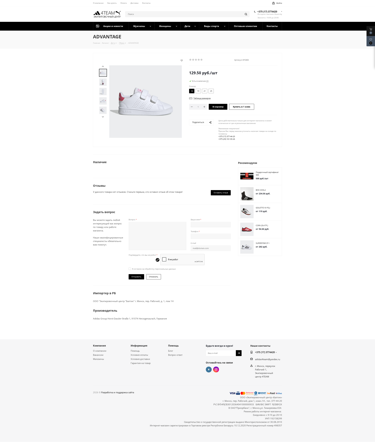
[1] (190, 60)
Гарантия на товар (141, 363)
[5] (201, 60)
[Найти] (245, 14)
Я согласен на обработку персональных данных (154, 269)
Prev (103, 66)
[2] (193, 60)
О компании (99, 350)
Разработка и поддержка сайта (117, 392)
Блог (170, 350)
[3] (196, 60)
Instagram (216, 369)
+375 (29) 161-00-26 (226, 139)
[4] (198, 60)
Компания (99, 345)
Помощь (135, 350)
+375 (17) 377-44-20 (226, 136)
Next (103, 117)
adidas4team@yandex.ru (267, 359)
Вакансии (98, 354)
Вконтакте (209, 369)
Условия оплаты (139, 354)
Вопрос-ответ (175, 354)
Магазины (98, 358)
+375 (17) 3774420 (267, 11)
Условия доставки (140, 358)
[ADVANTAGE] (145, 101)
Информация (139, 345)
